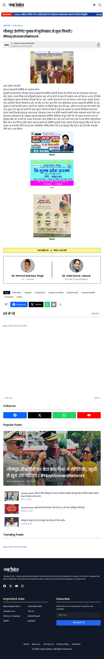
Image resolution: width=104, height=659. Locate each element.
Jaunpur (27, 292)
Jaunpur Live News (56, 292)
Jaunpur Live (40, 292)
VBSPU (6, 621)
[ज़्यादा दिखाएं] (60, 304)
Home (26, 644)
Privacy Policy (62, 644)
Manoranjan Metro (12, 606)
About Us (36, 644)
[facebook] (15, 415)
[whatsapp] (64, 415)
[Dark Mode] (94, 5)
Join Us (31, 611)
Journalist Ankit (35, 606)
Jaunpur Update (88, 292)
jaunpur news (72, 292)
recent (19, 297)
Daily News (17, 25)
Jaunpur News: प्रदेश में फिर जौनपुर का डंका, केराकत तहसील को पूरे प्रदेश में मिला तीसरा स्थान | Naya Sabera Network (60, 494)
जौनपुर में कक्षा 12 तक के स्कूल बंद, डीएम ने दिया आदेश (43, 520)
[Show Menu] (4, 5)
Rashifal (31, 621)
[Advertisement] (30, 364)
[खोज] (100, 5)
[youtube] (89, 415)
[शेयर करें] (97, 44)
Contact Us (48, 644)
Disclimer (76, 644)
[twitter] (39, 415)
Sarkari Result (34, 616)
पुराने (97, 398)
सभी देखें (94, 313)
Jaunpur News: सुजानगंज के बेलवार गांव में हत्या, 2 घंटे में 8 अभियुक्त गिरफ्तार (53, 507)
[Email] (53, 304)
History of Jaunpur (11, 616)
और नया (8, 398)
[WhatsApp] (47, 304)
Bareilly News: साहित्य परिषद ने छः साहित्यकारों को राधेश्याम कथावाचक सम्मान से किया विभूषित (41, 14)
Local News (9, 297)
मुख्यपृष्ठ (6, 25)
